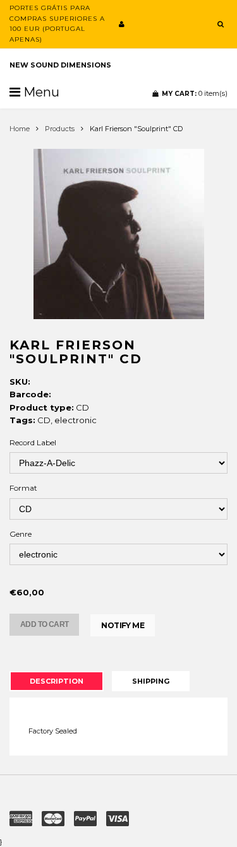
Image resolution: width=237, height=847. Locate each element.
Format (23, 488)
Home (19, 128)
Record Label (32, 442)
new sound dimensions (60, 65)
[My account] (122, 24)
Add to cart (44, 624)
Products (60, 128)
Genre (20, 534)
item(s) (195, 93)
